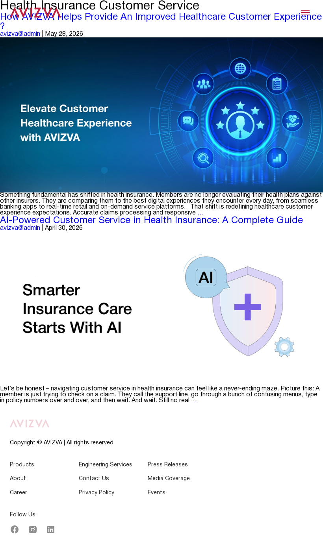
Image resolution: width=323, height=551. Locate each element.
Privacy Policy (96, 493)
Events (156, 493)
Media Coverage (169, 478)
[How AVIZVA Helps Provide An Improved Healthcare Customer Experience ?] (161, 115)
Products (22, 465)
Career (18, 493)
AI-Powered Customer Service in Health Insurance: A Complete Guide (151, 220)
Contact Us (94, 478)
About (18, 478)
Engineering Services (105, 465)
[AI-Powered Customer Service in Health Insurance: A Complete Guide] (161, 308)
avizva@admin (20, 34)
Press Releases (168, 465)
